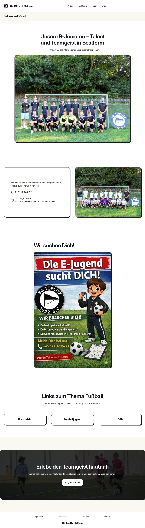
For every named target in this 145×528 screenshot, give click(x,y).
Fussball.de (24, 419)
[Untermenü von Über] (97, 6)
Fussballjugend (72, 419)
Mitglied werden (72, 482)
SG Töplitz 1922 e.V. (21, 6)
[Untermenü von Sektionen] (88, 6)
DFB (120, 419)
